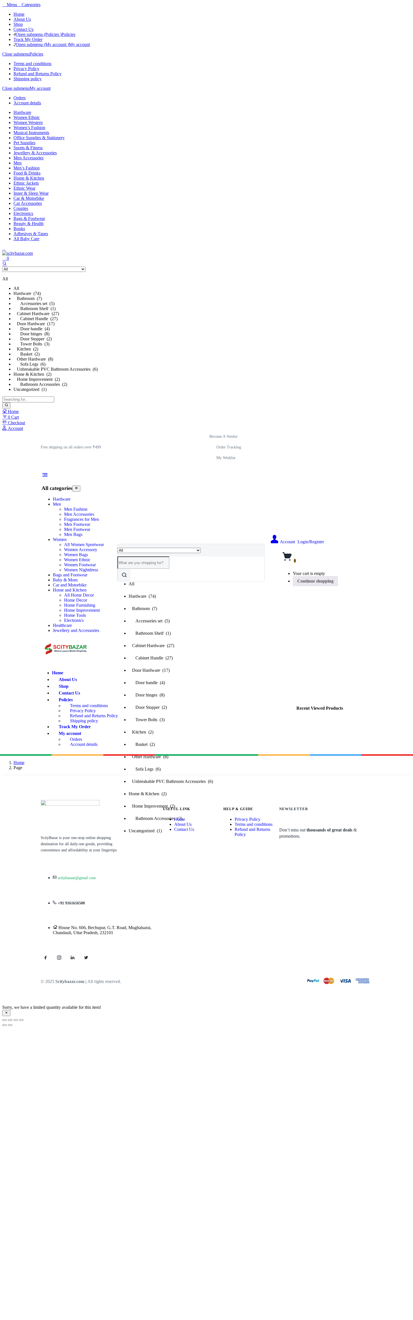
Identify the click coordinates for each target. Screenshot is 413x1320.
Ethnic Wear (24, 188)
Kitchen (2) (25, 349)
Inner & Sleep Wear (31, 193)
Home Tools (75, 615)
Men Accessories (28, 157)
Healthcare (62, 625)
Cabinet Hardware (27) (36, 313)
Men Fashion (75, 509)
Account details (27, 102)
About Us (22, 19)
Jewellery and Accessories (76, 630)
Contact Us (23, 29)
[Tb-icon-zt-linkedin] (72, 957)
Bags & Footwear (29, 218)
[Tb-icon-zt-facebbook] (45, 957)
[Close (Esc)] (21, 1020)
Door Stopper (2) (32, 338)
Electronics (23, 213)
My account (79, 44)
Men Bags (73, 534)
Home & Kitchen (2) (32, 374)
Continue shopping (315, 581)
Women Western (28, 122)
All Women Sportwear (84, 544)
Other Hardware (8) (33, 359)
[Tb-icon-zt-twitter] (86, 957)
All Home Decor (79, 595)
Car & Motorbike (28, 198)
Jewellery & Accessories (35, 152)
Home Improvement (82, 610)
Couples (20, 208)
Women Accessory (80, 549)
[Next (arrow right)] (10, 1025)
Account (15, 428)
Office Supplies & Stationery (39, 137)
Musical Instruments (31, 132)
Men (17, 163)
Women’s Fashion (29, 127)
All (16, 288)
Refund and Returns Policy (37, 73)
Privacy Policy (26, 68)
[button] (71, 447)
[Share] (15, 1020)
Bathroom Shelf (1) (34, 308)
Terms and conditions (32, 63)
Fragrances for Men (81, 519)
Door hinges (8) (31, 333)
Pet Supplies (24, 142)
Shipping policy (27, 78)
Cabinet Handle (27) (35, 318)
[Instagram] (59, 957)
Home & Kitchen (28, 178)
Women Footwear (80, 564)
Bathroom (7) (27, 298)
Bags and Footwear (70, 574)
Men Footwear (77, 524)
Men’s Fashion (26, 168)
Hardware (22, 112)
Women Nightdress (81, 569)
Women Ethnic (26, 117)
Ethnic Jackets (26, 183)
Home (18, 14)
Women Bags (76, 554)
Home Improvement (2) (36, 379)
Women (60, 539)
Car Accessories (27, 203)
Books (19, 228)
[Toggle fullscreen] (10, 1020)
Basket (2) (26, 354)
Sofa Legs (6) (29, 364)
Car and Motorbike (70, 585)
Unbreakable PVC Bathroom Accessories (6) (55, 369)
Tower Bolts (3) (31, 344)
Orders (19, 97)
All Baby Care (26, 238)
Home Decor (75, 600)
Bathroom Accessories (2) (40, 384)
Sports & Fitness (28, 147)
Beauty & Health (28, 223)
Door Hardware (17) (34, 323)
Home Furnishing (79, 605)
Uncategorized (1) (30, 389)
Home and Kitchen (70, 590)
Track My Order (27, 39)
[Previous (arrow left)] (4, 1025)
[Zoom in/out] (4, 1020)
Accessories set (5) (34, 303)
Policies (68, 34)
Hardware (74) (27, 293)
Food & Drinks (26, 173)
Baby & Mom (65, 580)
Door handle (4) (31, 328)
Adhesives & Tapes (30, 233)
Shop (18, 24)
